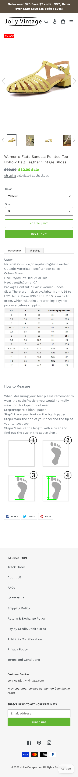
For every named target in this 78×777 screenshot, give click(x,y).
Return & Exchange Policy (26, 618)
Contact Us (16, 598)
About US (15, 577)
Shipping (10, 175)
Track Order (16, 567)
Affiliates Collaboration (25, 639)
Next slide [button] (75, 81)
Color (8, 188)
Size (7, 204)
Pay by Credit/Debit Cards (27, 629)
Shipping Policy (19, 608)
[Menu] (71, 21)
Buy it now (39, 233)
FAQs (11, 587)
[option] (39, 81)
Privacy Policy (18, 649)
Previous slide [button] (3, 81)
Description (15, 250)
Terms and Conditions (24, 659)
